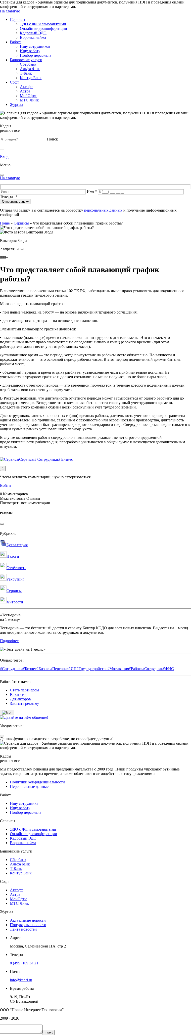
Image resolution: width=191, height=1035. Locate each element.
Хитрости (14, 602)
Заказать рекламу (24, 703)
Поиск (52, 139)
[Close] (2, 175)
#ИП (73, 669)
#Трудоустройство (92, 669)
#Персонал (59, 669)
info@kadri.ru (21, 980)
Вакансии (18, 694)
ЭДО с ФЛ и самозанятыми (43, 24)
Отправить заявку (15, 201)
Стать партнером (24, 690)
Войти (5, 485)
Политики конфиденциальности (37, 782)
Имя (92, 191)
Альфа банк (30, 69)
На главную (10, 11)
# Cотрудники (46, 459)
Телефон (8, 196)
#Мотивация (118, 669)
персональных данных (103, 210)
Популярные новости (28, 925)
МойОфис (28, 95)
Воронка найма (33, 37)
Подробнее (9, 641)
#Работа (135, 669)
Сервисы (17, 19)
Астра (25, 91)
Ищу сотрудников (35, 46)
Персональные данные (29, 786)
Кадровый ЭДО (33, 33)
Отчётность (16, 568)
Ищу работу (30, 51)
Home (5, 223)
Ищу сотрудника (24, 803)
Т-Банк (26, 73)
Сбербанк (28, 64)
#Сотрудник (152, 669)
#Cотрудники (11, 669)
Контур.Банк (31, 78)
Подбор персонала (35, 55)
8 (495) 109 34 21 (24, 963)
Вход (4, 156)
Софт (14, 82)
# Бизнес (65, 459)
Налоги (12, 556)
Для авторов (20, 699)
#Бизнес (30, 669)
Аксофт (26, 87)
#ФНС (168, 669)
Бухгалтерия (17, 545)
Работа (15, 42)
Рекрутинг (15, 579)
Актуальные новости (28, 920)
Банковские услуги (26, 60)
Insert (49, 1032)
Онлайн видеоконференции (43, 28)
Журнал (16, 104)
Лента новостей (23, 929)
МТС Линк (29, 100)
